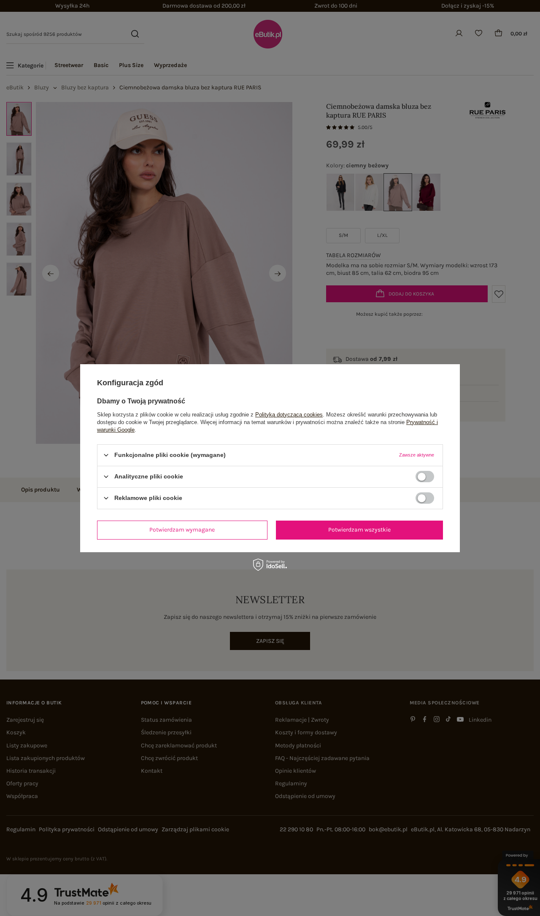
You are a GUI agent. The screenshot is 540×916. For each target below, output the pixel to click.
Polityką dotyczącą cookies (289, 414)
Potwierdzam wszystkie (359, 529)
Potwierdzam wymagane (182, 529)
